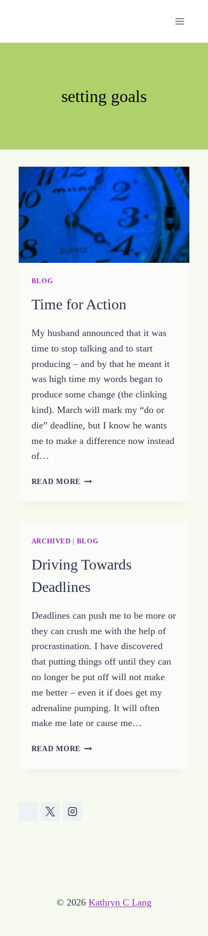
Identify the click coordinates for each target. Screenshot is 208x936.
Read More (61, 481)
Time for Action (78, 304)
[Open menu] (180, 21)
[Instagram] (72, 811)
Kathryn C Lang (120, 902)
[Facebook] (28, 811)
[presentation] (104, 215)
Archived (51, 541)
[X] (50, 811)
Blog (42, 281)
